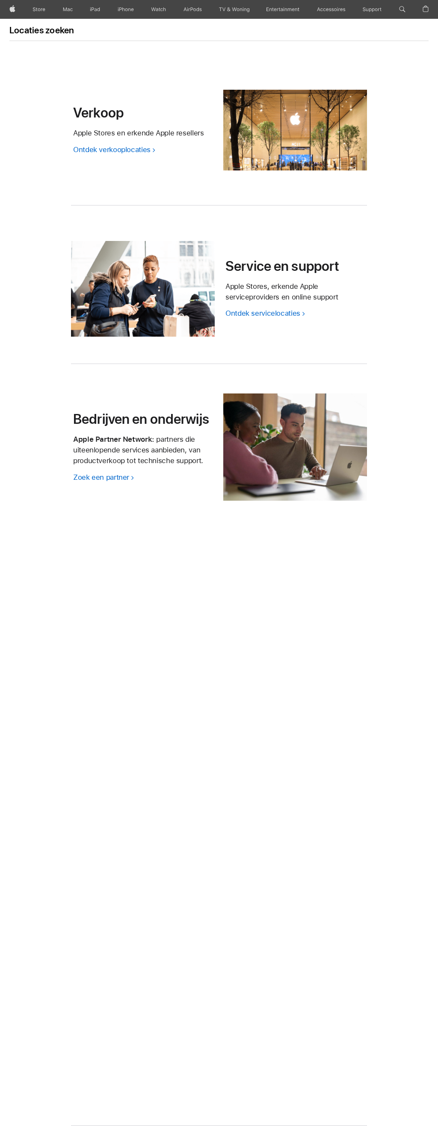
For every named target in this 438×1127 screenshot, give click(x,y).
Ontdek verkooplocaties (112, 149)
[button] (402, 9)
